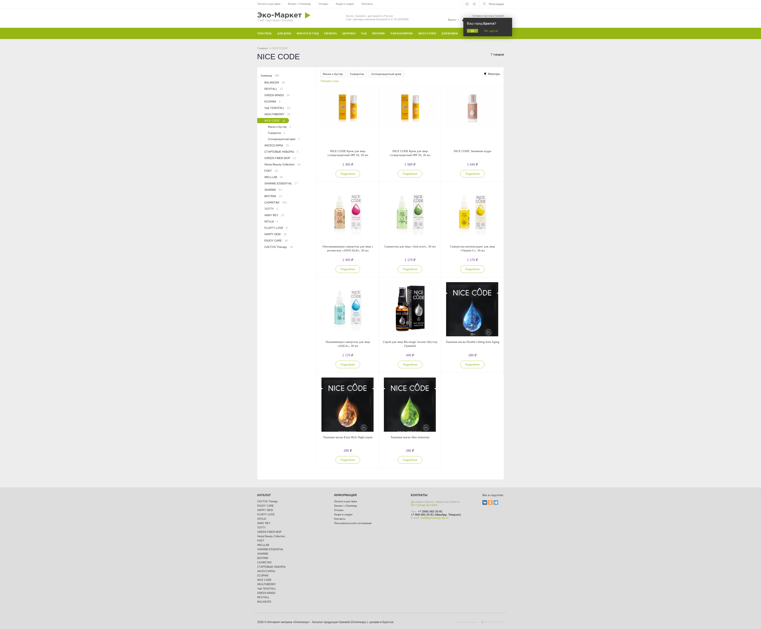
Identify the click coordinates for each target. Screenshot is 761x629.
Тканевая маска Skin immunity (410, 437)
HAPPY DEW (275, 234)
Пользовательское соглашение (353, 523)
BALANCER (274, 82)
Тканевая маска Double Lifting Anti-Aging (472, 341)
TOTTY (271, 208)
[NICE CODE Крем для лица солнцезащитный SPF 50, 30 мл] (410, 118)
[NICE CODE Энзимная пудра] (472, 118)
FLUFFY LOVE (276, 227)
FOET (271, 170)
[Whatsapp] (467, 4)
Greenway (270, 75)
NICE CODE (274, 120)
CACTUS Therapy (278, 246)
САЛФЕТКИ (275, 202)
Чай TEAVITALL (277, 107)
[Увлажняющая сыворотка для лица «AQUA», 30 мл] (347, 308)
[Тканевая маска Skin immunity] (410, 404)
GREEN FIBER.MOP (280, 158)
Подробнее (347, 173)
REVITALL (273, 88)
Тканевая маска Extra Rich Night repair (348, 437)
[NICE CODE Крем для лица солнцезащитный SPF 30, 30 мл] (347, 118)
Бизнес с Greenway (299, 3)
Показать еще (330, 80)
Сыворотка (357, 74)
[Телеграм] (474, 4)
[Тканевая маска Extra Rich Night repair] (347, 404)
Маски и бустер (333, 74)
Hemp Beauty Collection (282, 164)
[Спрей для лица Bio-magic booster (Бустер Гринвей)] (410, 308)
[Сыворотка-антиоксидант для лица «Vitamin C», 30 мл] (472, 213)
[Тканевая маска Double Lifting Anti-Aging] (472, 308)
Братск (452, 19)
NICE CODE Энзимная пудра (472, 151)
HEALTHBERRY (277, 114)
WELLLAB (273, 177)
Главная (262, 48)
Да (472, 30)
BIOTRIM (273, 196)
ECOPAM (272, 101)
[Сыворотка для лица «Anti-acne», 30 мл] (410, 213)
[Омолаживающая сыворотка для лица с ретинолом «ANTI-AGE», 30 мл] (347, 213)
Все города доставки (424, 504)
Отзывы (323, 3)
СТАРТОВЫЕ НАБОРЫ (281, 151)
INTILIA (271, 221)
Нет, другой (491, 30)
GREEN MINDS (277, 95)
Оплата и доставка (268, 3)
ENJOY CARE (276, 240)
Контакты (367, 3)
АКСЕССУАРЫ (276, 145)
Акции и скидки (345, 3)
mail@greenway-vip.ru (434, 517)
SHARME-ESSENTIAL (281, 183)
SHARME (273, 189)
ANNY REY (274, 215)
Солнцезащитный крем (386, 74)
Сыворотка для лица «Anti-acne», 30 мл (410, 246)
